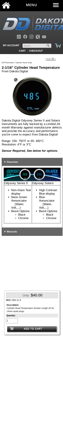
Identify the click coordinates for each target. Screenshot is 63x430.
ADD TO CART (33, 328)
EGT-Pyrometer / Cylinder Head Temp (17, 63)
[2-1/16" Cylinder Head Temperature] (32, 96)
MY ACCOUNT (11, 45)
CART (22, 50)
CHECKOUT (36, 50)
